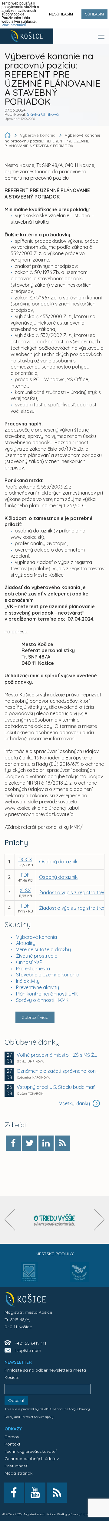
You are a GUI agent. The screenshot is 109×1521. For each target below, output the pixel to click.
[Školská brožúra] (54, 1219)
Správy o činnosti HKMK (42, 1000)
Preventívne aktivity (37, 987)
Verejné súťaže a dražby (43, 949)
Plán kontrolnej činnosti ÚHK (47, 994)
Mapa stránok (18, 1473)
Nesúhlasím (61, 14)
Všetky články (75, 1103)
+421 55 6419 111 (30, 1343)
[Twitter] (29, 1143)
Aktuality (25, 943)
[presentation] (10, 1219)
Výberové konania (36, 937)
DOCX (25, 859)
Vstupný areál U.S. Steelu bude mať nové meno (57, 1087)
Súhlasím (94, 14)
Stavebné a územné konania (47, 975)
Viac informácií (14, 25)
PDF (25, 875)
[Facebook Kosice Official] (14, 1493)
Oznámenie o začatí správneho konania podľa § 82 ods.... (57, 1071)
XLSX (25, 890)
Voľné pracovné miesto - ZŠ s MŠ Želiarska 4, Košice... (57, 1055)
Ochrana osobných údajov (32, 1458)
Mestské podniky (55, 1253)
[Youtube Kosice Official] (35, 1493)
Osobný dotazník (58, 862)
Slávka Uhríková (43, 114)
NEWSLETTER (18, 1362)
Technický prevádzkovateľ (30, 1451)
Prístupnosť (16, 1466)
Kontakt (12, 1444)
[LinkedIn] (46, 1143)
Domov (12, 1436)
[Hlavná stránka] (8, 135)
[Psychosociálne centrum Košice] (29, 1276)
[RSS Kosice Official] (57, 1493)
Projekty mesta (33, 969)
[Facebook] (13, 1143)
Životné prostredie (36, 956)
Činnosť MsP (29, 962)
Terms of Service (32, 1417)
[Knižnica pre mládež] (79, 1276)
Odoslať (16, 1400)
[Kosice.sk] (26, 36)
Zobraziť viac (35, 1017)
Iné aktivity (28, 981)
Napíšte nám (28, 1350)
